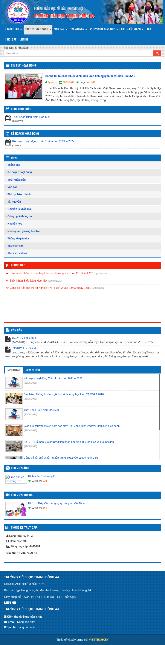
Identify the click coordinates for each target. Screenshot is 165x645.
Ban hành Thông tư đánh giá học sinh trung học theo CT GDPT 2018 (52, 273)
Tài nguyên (77, 29)
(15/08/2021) (97, 288)
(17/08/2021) (30, 446)
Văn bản (59, 29)
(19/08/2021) (30, 430)
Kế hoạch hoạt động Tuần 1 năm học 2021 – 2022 (43, 141)
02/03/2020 (68, 82)
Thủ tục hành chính (19, 194)
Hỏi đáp (12, 39)
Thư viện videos (17, 253)
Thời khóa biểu (17, 179)
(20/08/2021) (55, 281)
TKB (149, 29)
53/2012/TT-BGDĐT (24, 348)
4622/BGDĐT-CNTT (24, 338)
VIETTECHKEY (99, 639)
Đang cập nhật (26, 621)
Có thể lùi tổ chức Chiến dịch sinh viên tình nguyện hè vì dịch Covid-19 (90, 76)
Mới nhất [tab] (14, 370)
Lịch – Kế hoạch (131, 29)
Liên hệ (24, 39)
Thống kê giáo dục (19, 238)
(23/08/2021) (102, 273)
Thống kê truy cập (24, 527)
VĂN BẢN (16, 330)
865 (45, 507)
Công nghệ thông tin (20, 216)
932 (45, 480)
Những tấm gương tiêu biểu (24, 231)
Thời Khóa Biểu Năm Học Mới (31, 117)
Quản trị (52, 82)
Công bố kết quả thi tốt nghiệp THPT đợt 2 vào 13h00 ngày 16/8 (49, 287)
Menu (14, 158)
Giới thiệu (13, 29)
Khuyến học (15, 223)
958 (93, 82)
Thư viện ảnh (15, 245)
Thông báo (14, 164)
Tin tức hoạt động (37, 29)
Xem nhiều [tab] (33, 370)
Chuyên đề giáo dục (103, 29)
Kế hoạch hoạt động (25, 133)
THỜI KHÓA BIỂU (21, 109)
